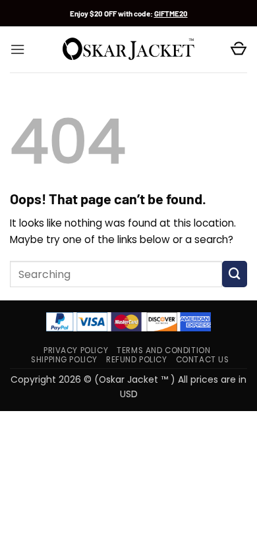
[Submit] (234, 274)
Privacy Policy (75, 350)
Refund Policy (136, 359)
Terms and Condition (163, 350)
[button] (17, 49)
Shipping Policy (64, 359)
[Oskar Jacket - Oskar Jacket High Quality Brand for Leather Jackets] (128, 49)
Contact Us (202, 359)
